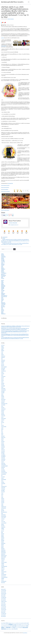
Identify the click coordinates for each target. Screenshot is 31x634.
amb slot (2, 364)
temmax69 (3, 491)
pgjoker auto (3, 437)
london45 (2, 410)
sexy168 (2, 468)
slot (1, 301)
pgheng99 (3, 436)
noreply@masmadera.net (14, 224)
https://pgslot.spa (4, 296)
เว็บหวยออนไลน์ (3, 574)
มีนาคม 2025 (3, 612)
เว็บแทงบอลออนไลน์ (4, 577)
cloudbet (2, 373)
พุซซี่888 (2, 528)
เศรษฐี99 (2, 578)
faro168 (2, 377)
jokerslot (2, 310)
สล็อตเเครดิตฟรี (3, 556)
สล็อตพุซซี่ (2, 548)
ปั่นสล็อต (2, 524)
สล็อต (2, 277)
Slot (1, 475)
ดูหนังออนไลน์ (3, 303)
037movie (2, 345)
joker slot (2, 305)
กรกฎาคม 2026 (3, 590)
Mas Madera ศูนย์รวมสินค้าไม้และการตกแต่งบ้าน (12, 2)
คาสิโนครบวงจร (3, 506)
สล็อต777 (2, 539)
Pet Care (2, 422)
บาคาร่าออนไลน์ (3, 273)
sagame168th (3, 256)
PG (1, 423)
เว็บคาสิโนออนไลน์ (4, 566)
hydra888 (2, 392)
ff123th (2, 379)
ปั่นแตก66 (2, 272)
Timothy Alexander (13, 222)
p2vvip (2, 421)
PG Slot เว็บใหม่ (3, 426)
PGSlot (2, 440)
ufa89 (2, 497)
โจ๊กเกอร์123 (3, 306)
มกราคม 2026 (3, 598)
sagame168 (3, 463)
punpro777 (3, 274)
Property (2, 448)
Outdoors (2, 419)
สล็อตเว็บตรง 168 (3, 555)
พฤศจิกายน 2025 (3, 601)
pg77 (2, 430)
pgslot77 (2, 442)
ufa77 (2, 495)
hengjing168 (3, 388)
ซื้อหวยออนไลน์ (3, 275)
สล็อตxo (2, 312)
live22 (2, 406)
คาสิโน (2, 505)
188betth (2, 350)
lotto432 (2, 411)
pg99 (8, 624)
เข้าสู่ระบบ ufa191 (4, 562)
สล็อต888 (2, 287)
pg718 (2, 429)
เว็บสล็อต (2, 573)
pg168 (2, 281)
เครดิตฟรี (2, 563)
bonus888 (2, 369)
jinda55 (2, 282)
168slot (2, 346)
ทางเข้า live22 (3, 517)
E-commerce (3, 376)
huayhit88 (2, 391)
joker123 (2, 254)
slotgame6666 (3, 479)
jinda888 (2, 396)
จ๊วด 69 (2, 509)
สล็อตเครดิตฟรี (3, 552)
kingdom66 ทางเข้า (4, 403)
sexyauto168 (3, 471)
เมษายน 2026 (3, 594)
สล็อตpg (16, 627)
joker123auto (3, 399)
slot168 (2, 478)
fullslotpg (2, 383)
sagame (2, 461)
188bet (2, 349)
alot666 (2, 362)
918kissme (3, 357)
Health (2, 387)
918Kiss (2, 354)
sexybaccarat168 (4, 472)
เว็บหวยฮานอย (3, 575)
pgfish (2, 434)
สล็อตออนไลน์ (3, 313)
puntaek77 (3, 452)
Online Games (3, 418)
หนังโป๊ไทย (2, 294)
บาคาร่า (2, 291)
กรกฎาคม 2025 (3, 606)
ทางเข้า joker (3, 304)
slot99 (2, 283)
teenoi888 (2, 490)
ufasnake (2, 502)
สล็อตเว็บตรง (3, 285)
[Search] (14, 249)
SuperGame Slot (3, 486)
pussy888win (3, 456)
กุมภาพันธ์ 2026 (3, 597)
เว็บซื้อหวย (2, 567)
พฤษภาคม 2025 (3, 609)
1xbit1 (2, 353)
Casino (2, 372)
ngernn (2, 417)
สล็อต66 (2, 284)
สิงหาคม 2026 (3, 589)
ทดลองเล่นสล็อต (3, 516)
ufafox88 (2, 501)
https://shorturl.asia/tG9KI (5, 191)
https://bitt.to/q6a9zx (4, 189)
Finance (2, 380)
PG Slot (2, 425)
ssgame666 (3, 483)
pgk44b (2, 438)
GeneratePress (25, 632)
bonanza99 (3, 368)
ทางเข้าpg (2, 518)
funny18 (2, 384)
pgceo (2, 433)
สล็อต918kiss (3, 543)
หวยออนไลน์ (3, 276)
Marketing (2, 414)
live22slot (2, 407)
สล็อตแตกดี (3, 558)
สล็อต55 (2, 535)
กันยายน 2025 (3, 604)
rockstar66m (3, 459)
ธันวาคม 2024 (3, 616)
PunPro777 (3, 449)
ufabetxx (2, 498)
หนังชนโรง (2, 255)
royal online (3, 460)
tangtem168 (3, 487)
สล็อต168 (2, 278)
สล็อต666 (2, 537)
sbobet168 (3, 467)
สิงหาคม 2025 (3, 605)
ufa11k (2, 494)
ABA (2, 358)
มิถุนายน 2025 (3, 608)
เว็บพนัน (2, 570)
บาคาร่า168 (3, 521)
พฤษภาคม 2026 (3, 593)
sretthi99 (2, 482)
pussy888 (2, 290)
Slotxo (2, 480)
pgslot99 (2, 444)
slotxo (2, 292)
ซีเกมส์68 (2, 510)
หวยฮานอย (3, 559)
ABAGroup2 (3, 360)
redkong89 (3, 457)
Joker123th (3, 400)
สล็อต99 (2, 544)
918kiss (2, 253)
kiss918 (2, 299)
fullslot (2, 381)
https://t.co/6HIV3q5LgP (5, 210)
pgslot (2, 289)
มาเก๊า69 (2, 529)
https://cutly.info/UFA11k (5, 187)
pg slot (2, 298)
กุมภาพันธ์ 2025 (3, 613)
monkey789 (3, 415)
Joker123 (2, 398)
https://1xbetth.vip (4, 295)
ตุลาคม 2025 (3, 602)
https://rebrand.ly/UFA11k (5, 185)
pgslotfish (2, 445)
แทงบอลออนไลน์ (10, 183)
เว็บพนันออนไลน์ (3, 571)
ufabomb (2, 499)
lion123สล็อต (3, 404)
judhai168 (2, 402)
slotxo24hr (19, 624)
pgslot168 (2, 441)
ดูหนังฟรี (2, 258)
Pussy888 (2, 453)
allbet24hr (3, 361)
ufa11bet (2, 37)
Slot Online (3, 476)
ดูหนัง (2, 513)
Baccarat (2, 365)
